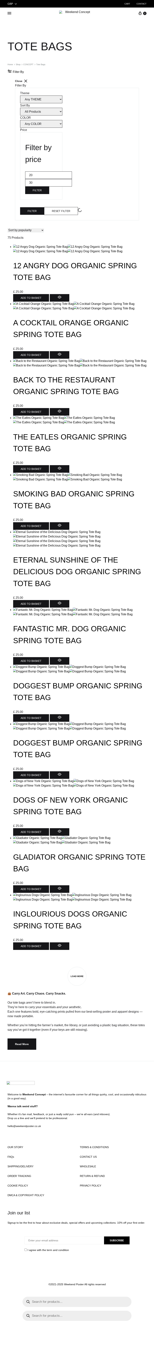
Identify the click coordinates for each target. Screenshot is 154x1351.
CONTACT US (88, 1156)
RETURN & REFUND (92, 1175)
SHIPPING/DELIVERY (20, 1166)
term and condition (58, 1250)
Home (10, 64)
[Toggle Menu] (9, 13)
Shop (18, 64)
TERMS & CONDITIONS (94, 1147)
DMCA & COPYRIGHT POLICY (26, 1195)
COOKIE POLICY (18, 1185)
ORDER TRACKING (19, 1175)
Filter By (18, 71)
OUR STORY (15, 1147)
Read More (22, 1044)
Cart (127, 4)
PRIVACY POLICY (90, 1185)
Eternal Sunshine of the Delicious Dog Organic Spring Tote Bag (77, 571)
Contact (141, 4)
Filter (37, 190)
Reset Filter (61, 211)
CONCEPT (28, 64)
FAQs (11, 1156)
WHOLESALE (88, 1166)
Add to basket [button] (31, 297)
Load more (77, 976)
